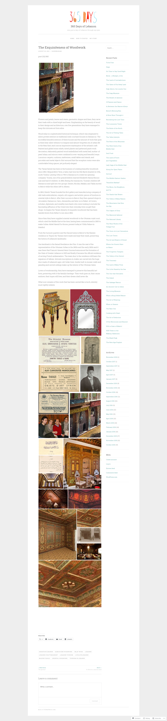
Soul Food (109, 153)
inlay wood (78, 651)
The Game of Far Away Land (116, 84)
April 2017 (109, 375)
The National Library (113, 219)
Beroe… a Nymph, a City (114, 76)
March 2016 (110, 423)
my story (93, 38)
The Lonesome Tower (114, 124)
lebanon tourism (66, 655)
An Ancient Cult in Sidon (115, 287)
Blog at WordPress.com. (47, 709)
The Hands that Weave (114, 194)
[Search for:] (116, 48)
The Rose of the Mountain (115, 142)
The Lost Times (111, 236)
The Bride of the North (114, 128)
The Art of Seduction (113, 317)
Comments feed (112, 473)
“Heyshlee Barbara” (113, 183)
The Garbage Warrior (113, 282)
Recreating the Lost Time (115, 120)
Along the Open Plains (114, 169)
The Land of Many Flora (114, 265)
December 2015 (111, 436)
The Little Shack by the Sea (116, 269)
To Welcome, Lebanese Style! (94, 668)
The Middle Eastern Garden (116, 178)
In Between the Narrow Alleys (117, 106)
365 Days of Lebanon (83, 26)
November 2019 (111, 357)
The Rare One (111, 309)
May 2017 (109, 370)
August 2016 (110, 401)
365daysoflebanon (46, 651)
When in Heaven (112, 304)
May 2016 (109, 414)
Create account (111, 460)
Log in (108, 464)
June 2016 (109, 410)
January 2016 (110, 432)
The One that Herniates (114, 274)
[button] (54, 312)
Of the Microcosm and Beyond (117, 322)
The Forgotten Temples (114, 252)
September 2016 (111, 397)
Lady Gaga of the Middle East (116, 165)
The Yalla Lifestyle (113, 137)
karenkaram (57, 51)
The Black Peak (111, 338)
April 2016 (109, 418)
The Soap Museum (112, 93)
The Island (110, 278)
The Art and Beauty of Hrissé (116, 240)
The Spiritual (42, 668)
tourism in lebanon (77, 658)
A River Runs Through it (114, 115)
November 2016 (111, 388)
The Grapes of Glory (113, 211)
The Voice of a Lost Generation (117, 231)
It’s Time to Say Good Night (115, 71)
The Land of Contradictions (116, 80)
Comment (95, 701)
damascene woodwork (63, 651)
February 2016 (111, 427)
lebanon (88, 651)
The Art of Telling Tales (114, 133)
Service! (109, 174)
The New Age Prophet (114, 342)
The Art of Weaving (113, 300)
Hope (108, 67)
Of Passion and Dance (114, 102)
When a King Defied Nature (116, 295)
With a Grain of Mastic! (114, 326)
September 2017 (111, 366)
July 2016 (109, 405)
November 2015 (111, 440)
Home (72, 38)
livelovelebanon (81, 655)
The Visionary (111, 260)
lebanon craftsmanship (48, 655)
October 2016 (110, 392)
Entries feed (110, 468)
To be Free (110, 63)
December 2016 (111, 383)
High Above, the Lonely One (116, 89)
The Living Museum (113, 291)
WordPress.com (111, 477)
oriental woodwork (59, 658)
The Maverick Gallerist (114, 215)
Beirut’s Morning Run (113, 111)
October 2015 (110, 445)
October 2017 (110, 362)
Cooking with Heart (113, 313)
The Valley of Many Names (115, 199)
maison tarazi (44, 658)
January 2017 (110, 379)
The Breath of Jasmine (114, 98)
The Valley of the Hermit (115, 256)
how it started (82, 38)
